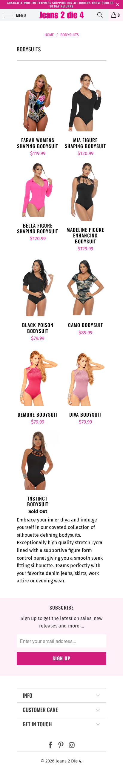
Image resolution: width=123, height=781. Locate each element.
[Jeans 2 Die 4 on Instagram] (71, 745)
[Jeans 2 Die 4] (61, 15)
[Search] (102, 15)
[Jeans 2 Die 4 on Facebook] (50, 745)
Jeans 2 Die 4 (68, 761)
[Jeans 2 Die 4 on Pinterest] (61, 745)
